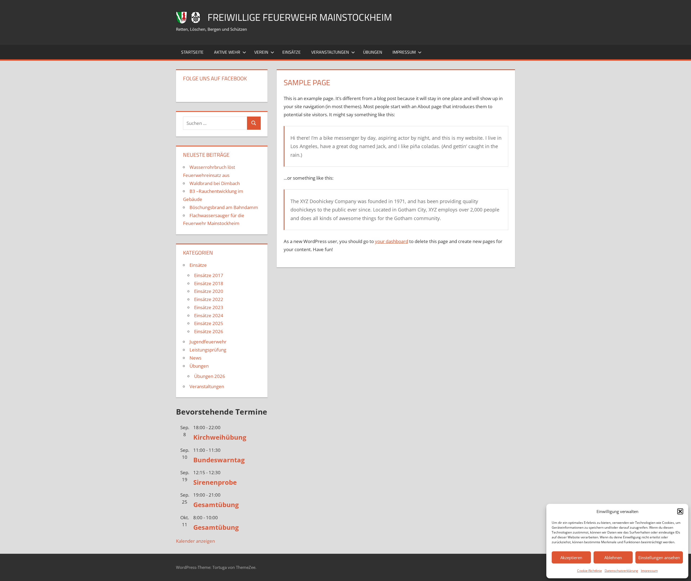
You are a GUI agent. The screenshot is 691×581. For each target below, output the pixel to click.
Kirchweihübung (219, 437)
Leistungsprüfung (207, 350)
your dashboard (391, 241)
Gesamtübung (216, 504)
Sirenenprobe (215, 482)
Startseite (192, 52)
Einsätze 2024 (208, 315)
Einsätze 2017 (208, 275)
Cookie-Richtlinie (589, 570)
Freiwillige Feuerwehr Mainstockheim (300, 17)
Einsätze (291, 52)
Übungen (372, 52)
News (195, 358)
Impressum (649, 570)
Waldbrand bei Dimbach (214, 183)
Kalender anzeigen (195, 541)
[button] (680, 511)
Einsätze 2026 (208, 331)
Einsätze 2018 (208, 283)
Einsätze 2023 (208, 307)
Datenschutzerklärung (621, 570)
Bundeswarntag (219, 459)
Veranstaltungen (330, 52)
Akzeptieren (571, 557)
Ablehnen (613, 557)
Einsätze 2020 (208, 291)
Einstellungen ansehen (659, 557)
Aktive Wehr (227, 52)
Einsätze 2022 (208, 299)
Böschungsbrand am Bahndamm (223, 207)
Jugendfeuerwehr (207, 342)
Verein (261, 52)
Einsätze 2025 (208, 323)
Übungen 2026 (209, 376)
